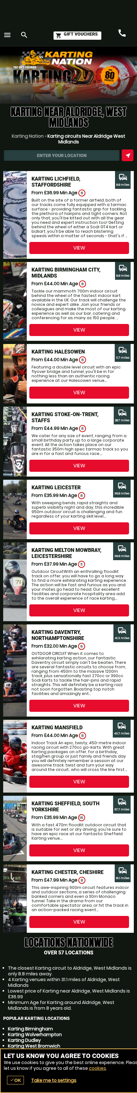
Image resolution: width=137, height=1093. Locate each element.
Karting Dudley (24, 1040)
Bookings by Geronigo (105, 60)
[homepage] (71, 57)
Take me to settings (53, 1080)
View (79, 247)
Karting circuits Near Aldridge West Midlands (86, 139)
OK (15, 1080)
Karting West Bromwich (34, 1046)
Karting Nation (28, 136)
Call (122, 33)
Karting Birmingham (30, 1029)
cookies (97, 1068)
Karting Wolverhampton (35, 1034)
